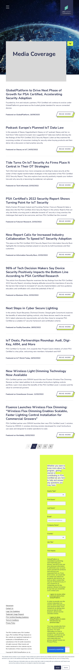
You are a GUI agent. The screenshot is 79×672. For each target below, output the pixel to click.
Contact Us (9, 608)
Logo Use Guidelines (13, 611)
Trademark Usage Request (15, 614)
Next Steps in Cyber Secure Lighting (32, 308)
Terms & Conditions (12, 620)
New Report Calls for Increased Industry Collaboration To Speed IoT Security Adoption (39, 237)
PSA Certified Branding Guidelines (17, 617)
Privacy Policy (10, 623)
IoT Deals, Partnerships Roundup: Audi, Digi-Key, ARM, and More (38, 342)
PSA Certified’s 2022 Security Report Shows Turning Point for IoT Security (38, 201)
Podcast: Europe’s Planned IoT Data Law (35, 128)
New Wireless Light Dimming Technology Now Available (36, 373)
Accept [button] (57, 667)
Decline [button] (66, 667)
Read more (65, 114)
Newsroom (9, 606)
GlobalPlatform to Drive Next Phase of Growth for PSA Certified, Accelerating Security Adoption (34, 94)
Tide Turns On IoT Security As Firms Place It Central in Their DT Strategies (38, 164)
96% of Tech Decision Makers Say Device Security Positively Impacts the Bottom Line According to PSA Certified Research (37, 272)
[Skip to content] (70, 43)
